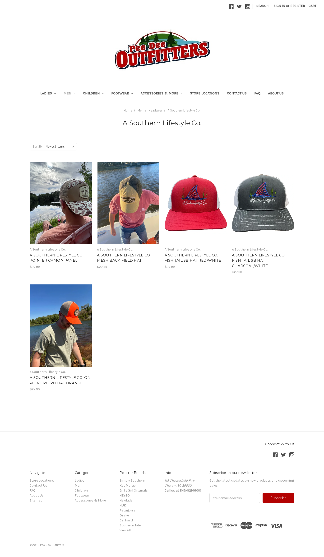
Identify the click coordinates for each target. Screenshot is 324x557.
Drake (124, 515)
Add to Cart (61, 212)
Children (92, 93)
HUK (123, 505)
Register (297, 6)
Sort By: (37, 146)
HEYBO (125, 495)
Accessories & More (160, 93)
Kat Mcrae (127, 485)
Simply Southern (132, 480)
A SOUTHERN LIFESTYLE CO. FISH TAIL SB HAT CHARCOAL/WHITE (259, 260)
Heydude (126, 500)
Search (262, 6)
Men (68, 93)
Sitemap (36, 500)
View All (125, 530)
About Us (276, 93)
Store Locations (204, 93)
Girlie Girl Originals (134, 490)
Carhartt (126, 520)
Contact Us (237, 93)
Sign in (279, 6)
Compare (59, 203)
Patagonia (127, 510)
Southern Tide (130, 525)
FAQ (257, 93)
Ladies (46, 93)
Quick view (60, 195)
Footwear (120, 93)
